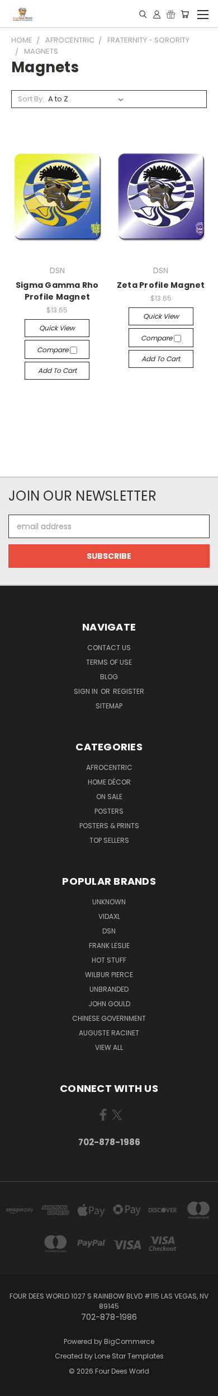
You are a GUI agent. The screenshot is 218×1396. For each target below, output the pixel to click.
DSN (109, 931)
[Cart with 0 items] (185, 14)
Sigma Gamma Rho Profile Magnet (57, 290)
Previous (17, 1385)
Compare (53, 349)
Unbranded (109, 989)
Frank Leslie (109, 945)
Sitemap (109, 706)
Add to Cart (57, 370)
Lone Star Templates (129, 1356)
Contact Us (109, 647)
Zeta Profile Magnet (161, 285)
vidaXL (109, 916)
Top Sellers (109, 840)
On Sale (109, 796)
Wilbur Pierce (109, 974)
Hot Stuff (109, 960)
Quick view (57, 328)
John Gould (109, 1004)
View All (109, 1047)
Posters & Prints (109, 825)
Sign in (86, 691)
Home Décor (109, 782)
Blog (109, 676)
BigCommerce (129, 1341)
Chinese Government (109, 1018)
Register (128, 691)
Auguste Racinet (109, 1033)
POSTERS (109, 811)
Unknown (109, 902)
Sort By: (31, 99)
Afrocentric (109, 767)
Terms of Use (109, 662)
